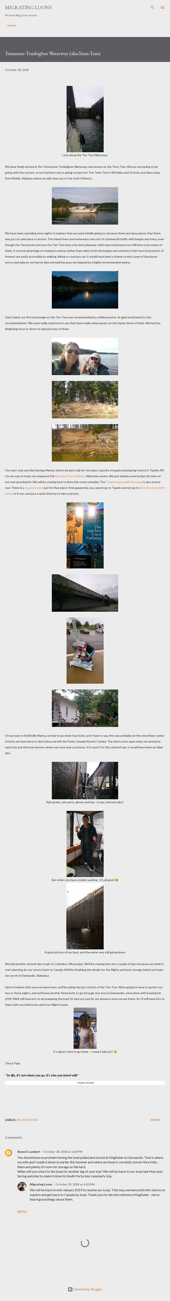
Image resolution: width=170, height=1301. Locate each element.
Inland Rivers (27, 1120)
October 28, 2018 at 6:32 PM (63, 1151)
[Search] (152, 7)
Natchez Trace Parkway (70, 476)
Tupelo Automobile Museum (124, 482)
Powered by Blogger (87, 1289)
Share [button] (155, 1120)
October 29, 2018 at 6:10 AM (75, 1184)
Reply (22, 1211)
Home (11, 25)
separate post (34, 487)
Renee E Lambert (28, 1151)
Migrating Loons (28, 7)
